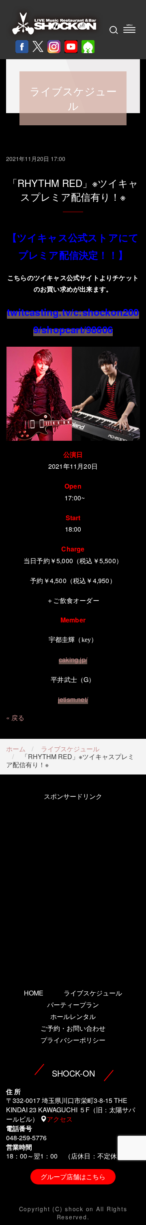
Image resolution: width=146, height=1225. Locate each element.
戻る (17, 717)
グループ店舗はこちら (73, 1176)
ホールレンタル (73, 1016)
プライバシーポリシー (73, 1040)
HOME (33, 993)
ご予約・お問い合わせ (73, 1028)
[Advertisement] (73, 884)
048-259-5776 (26, 1137)
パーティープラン (73, 1004)
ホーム (16, 748)
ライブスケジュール (70, 748)
